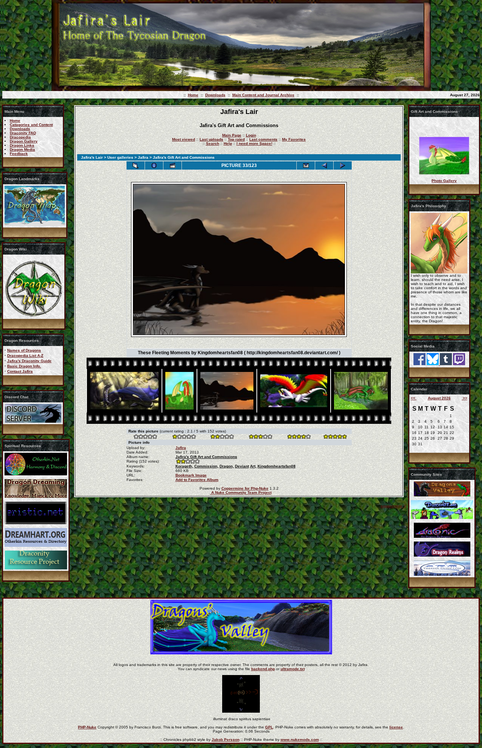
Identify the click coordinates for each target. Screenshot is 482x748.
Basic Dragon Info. (24, 366)
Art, (253, 466)
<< (413, 398)
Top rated (236, 139)
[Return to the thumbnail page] (136, 165)
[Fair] (222, 437)
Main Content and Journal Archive (263, 95)
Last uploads (211, 139)
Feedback (19, 154)
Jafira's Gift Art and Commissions (206, 457)
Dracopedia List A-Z (25, 356)
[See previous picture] (324, 165)
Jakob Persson (225, 739)
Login (251, 135)
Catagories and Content (31, 125)
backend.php (263, 669)
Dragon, (227, 466)
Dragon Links (22, 145)
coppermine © (393, 506)
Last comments (263, 139)
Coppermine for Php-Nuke (244, 488)
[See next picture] (343, 165)
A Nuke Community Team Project (241, 492)
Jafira (143, 157)
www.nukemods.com (300, 739)
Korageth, (184, 466)
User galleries (120, 157)
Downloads (215, 95)
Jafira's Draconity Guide (29, 361)
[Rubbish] (145, 437)
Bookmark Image (191, 475)
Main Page (231, 135)
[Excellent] (299, 437)
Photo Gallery (444, 181)
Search (212, 143)
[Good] (260, 437)
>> (464, 398)
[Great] (335, 437)
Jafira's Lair (92, 157)
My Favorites (294, 139)
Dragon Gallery (24, 141)
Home (193, 95)
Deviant (242, 466)
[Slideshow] (172, 165)
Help (228, 143)
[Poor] (184, 437)
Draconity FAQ (23, 133)
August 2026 (439, 398)
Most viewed (183, 139)
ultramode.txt (293, 669)
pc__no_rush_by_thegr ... (444, 171)
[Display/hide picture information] (154, 165)
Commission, (206, 466)
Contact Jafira (20, 371)
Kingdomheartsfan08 (277, 466)
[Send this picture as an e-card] (306, 165)
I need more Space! (254, 143)
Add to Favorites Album (196, 480)
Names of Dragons (24, 350)
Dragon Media (22, 149)
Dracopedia (20, 137)
